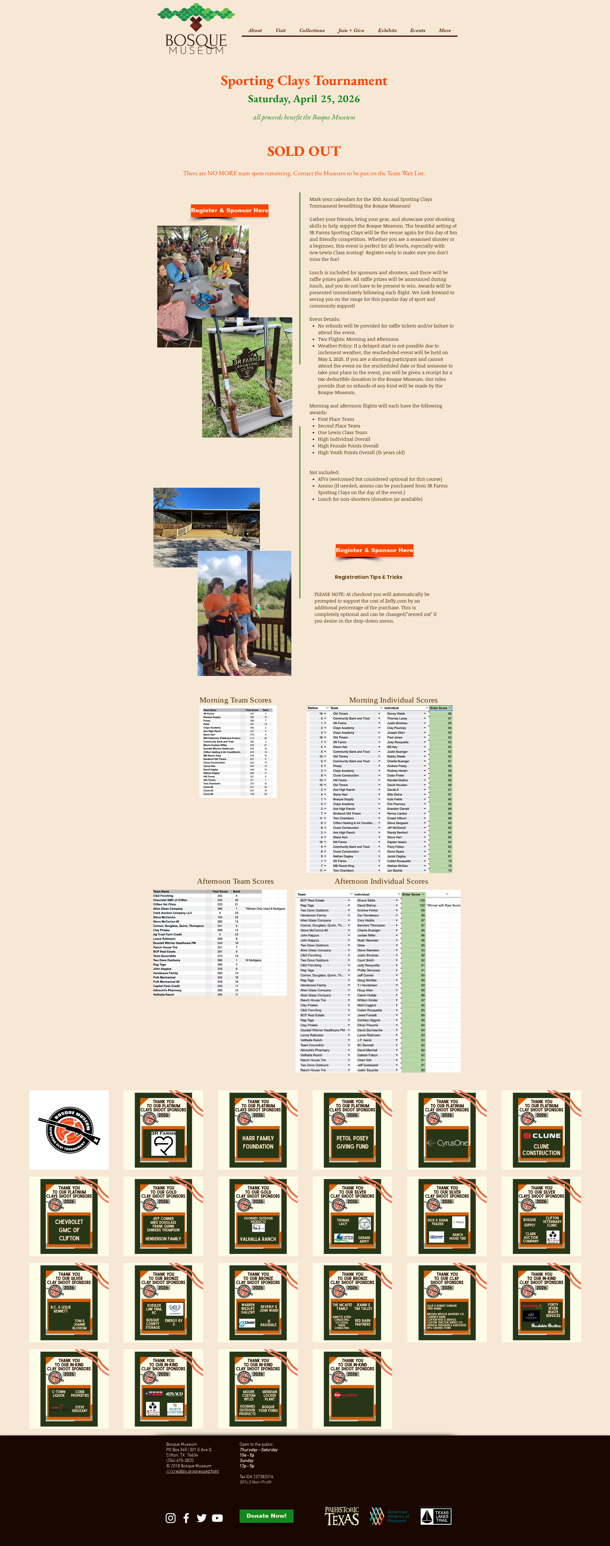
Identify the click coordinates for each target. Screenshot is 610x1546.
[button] (280, 30)
